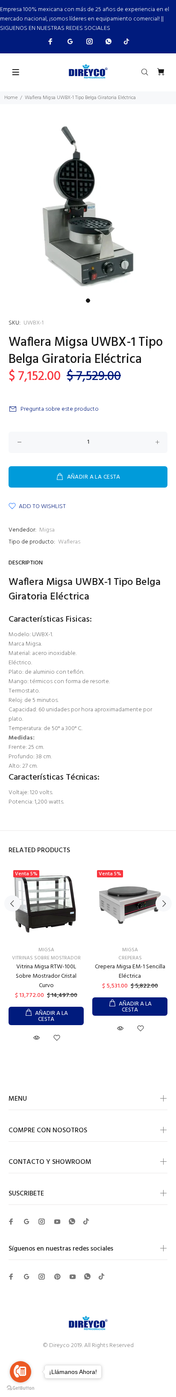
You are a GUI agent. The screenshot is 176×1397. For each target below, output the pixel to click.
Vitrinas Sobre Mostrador (46, 958)
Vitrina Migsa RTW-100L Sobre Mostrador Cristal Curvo (46, 976)
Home (11, 98)
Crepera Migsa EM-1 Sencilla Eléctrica (130, 971)
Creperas (130, 958)
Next (163, 903)
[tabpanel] (88, 206)
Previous (12, 903)
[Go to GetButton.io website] (20, 1388)
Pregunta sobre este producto (60, 409)
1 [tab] (88, 300)
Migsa (47, 530)
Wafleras (69, 542)
